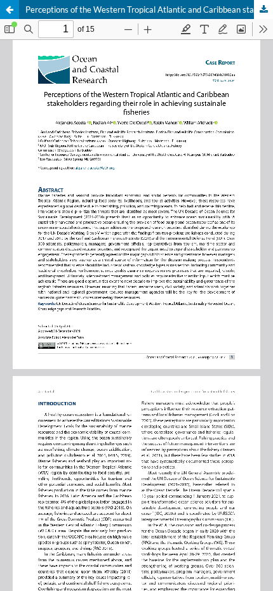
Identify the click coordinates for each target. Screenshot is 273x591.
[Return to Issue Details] (9, 9)
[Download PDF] (263, 9)
